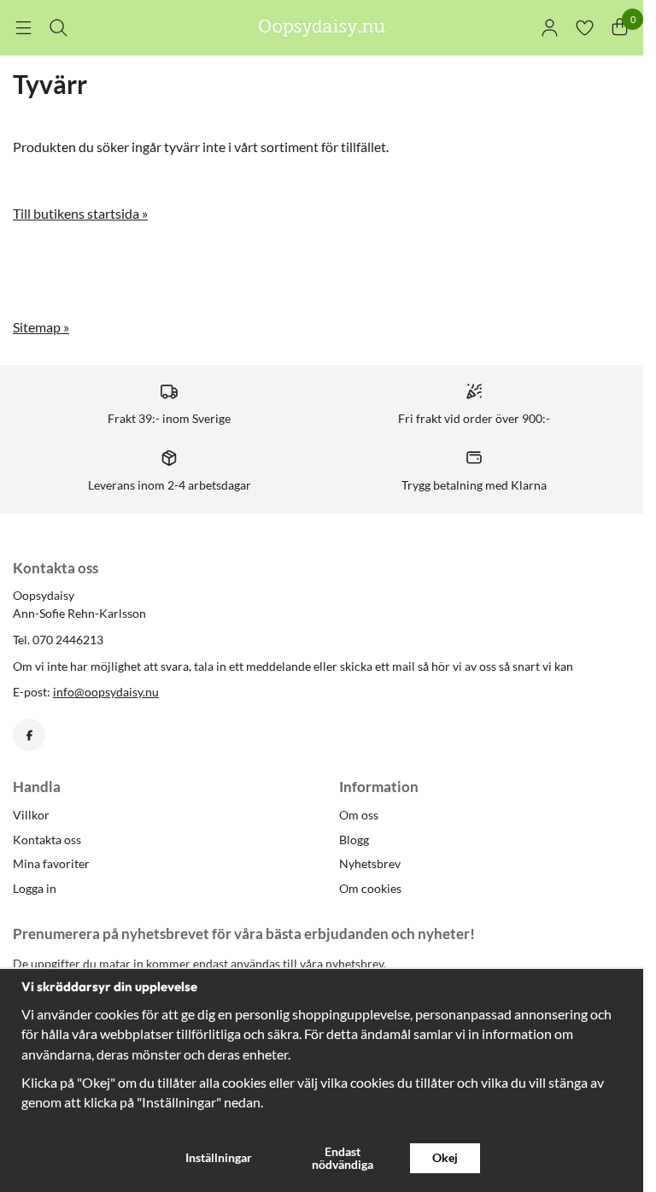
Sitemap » (41, 327)
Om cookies (370, 888)
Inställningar (218, 1157)
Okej (445, 1157)
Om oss (358, 814)
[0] (619, 27)
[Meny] (23, 27)
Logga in (34, 888)
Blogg (354, 839)
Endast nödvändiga (342, 1157)
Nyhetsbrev (370, 863)
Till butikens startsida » (80, 213)
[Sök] (58, 27)
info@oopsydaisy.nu (106, 691)
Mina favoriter (51, 863)
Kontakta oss (47, 839)
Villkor (31, 814)
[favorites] (584, 27)
